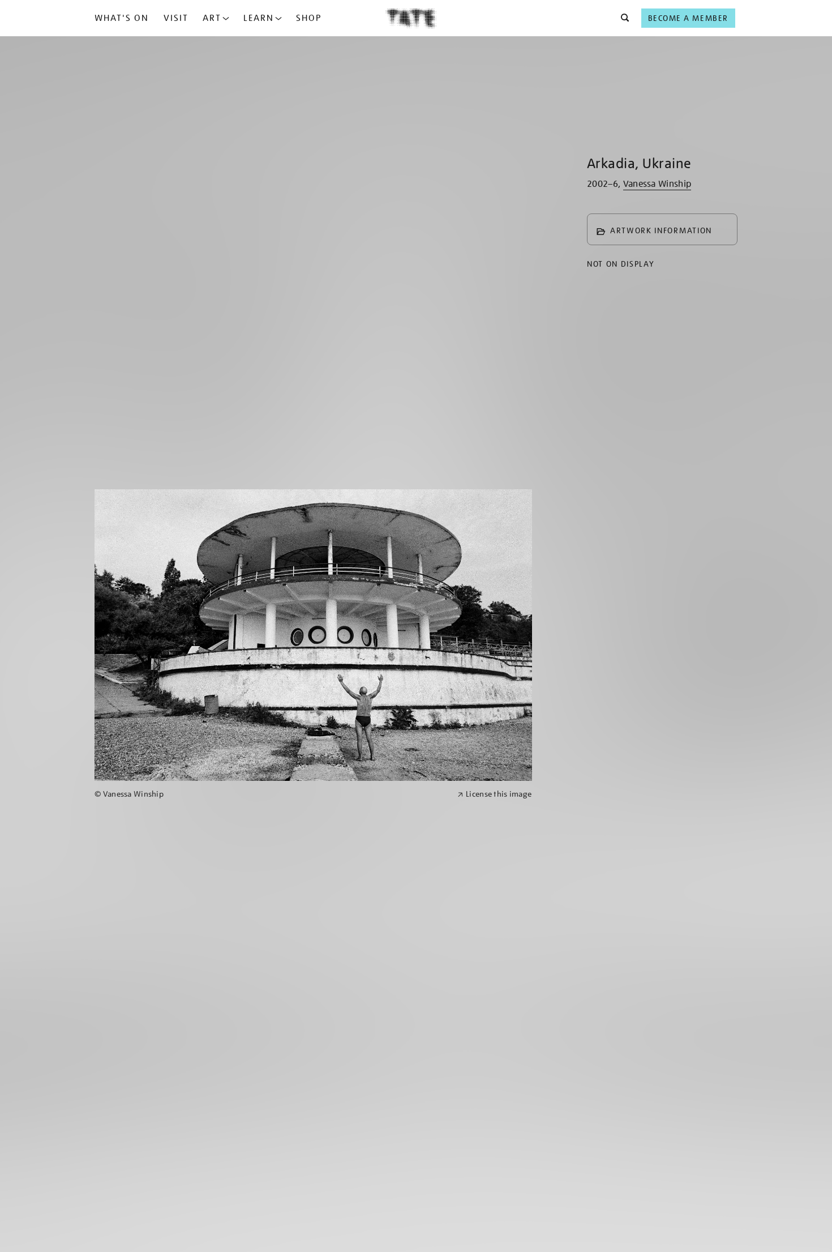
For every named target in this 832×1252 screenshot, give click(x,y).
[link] (271, 794)
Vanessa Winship (657, 184)
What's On (122, 18)
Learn (258, 18)
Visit (176, 18)
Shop (308, 18)
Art (212, 18)
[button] (622, 18)
